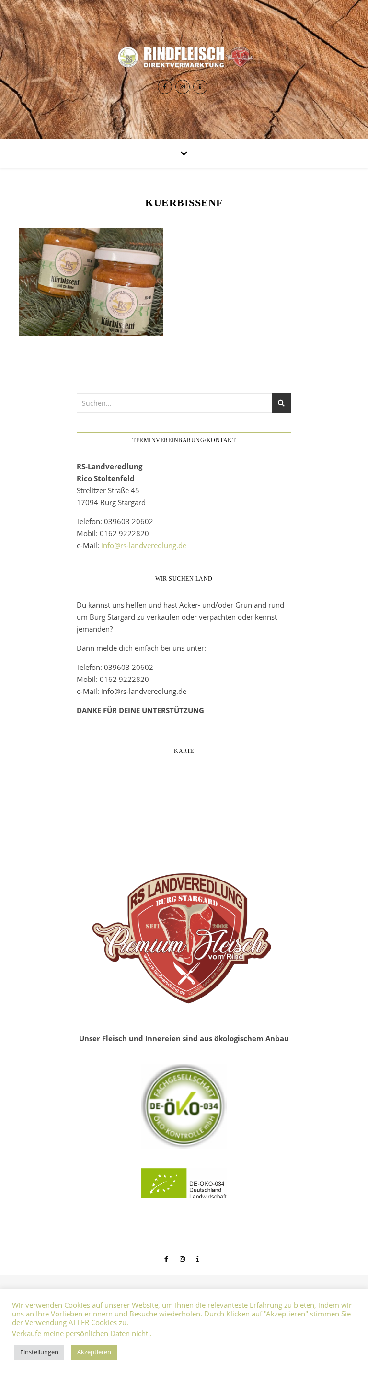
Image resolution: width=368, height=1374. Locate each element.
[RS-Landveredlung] (184, 57)
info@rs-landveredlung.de (143, 545)
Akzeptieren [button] (94, 1352)
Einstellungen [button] (39, 1352)
